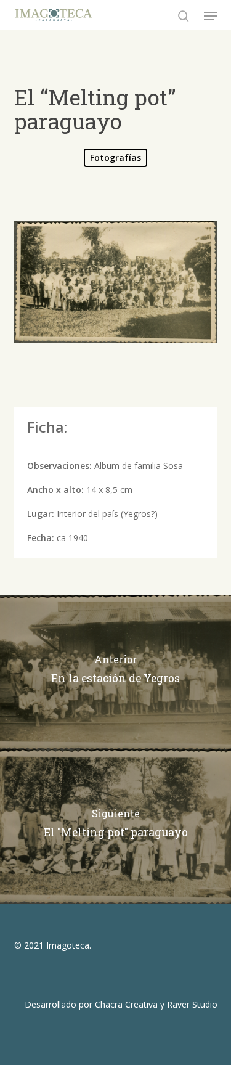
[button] (210, 16)
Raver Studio (192, 1004)
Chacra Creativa (126, 1004)
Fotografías (115, 157)
